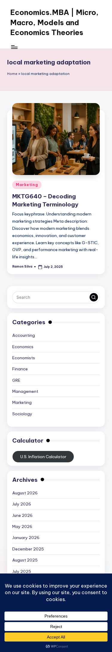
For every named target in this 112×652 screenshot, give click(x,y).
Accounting (23, 335)
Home (12, 74)
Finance (20, 369)
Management (25, 391)
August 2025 (25, 560)
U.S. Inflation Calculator (43, 456)
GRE (16, 380)
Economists (23, 357)
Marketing (27, 184)
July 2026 (21, 504)
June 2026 (22, 515)
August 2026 (25, 493)
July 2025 (21, 571)
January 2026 (25, 537)
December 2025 (28, 549)
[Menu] (14, 47)
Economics (22, 346)
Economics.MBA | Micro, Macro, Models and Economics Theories (54, 22)
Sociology (22, 413)
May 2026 (22, 526)
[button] (94, 297)
